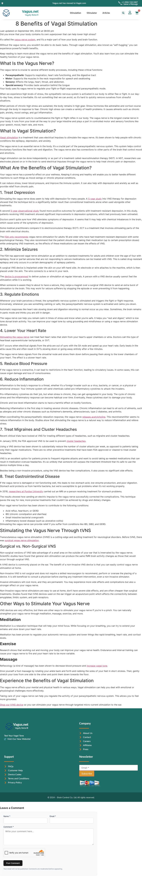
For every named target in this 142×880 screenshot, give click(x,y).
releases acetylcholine (93, 416)
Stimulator (92, 13)
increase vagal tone (97, 665)
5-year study (95, 198)
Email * (53, 816)
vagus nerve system (24, 39)
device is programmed (16, 276)
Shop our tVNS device (11, 704)
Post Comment (13, 863)
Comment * (8, 827)
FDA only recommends (16, 236)
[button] (123, 13)
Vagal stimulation (9, 137)
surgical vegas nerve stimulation (22, 540)
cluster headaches (76, 441)
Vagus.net (30, 11)
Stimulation (75, 13)
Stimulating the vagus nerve (14, 337)
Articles (106, 13)
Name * (6, 816)
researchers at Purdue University (26, 491)
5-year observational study (25, 210)
